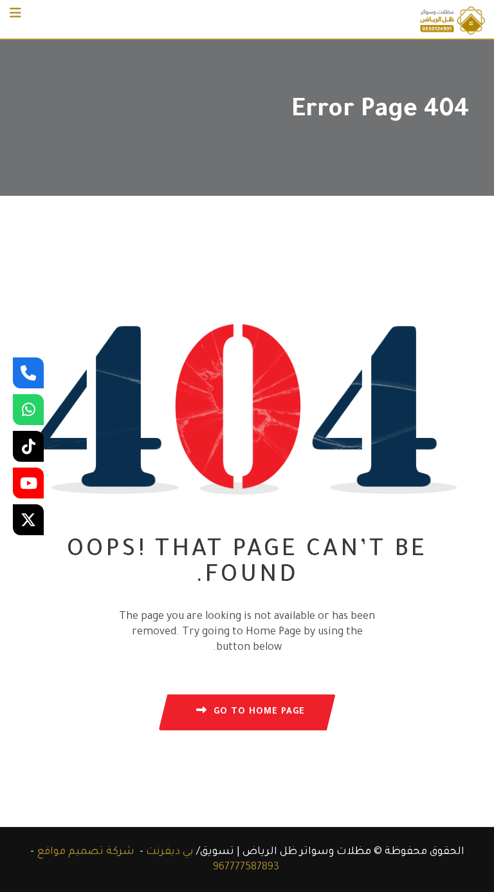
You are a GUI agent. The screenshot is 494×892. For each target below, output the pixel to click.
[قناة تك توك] (28, 446)
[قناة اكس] (28, 519)
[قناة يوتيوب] (28, 483)
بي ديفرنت (170, 852)
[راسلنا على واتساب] (28, 409)
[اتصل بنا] (28, 372)
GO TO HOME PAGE (259, 712)
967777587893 (246, 867)
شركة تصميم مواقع (85, 852)
